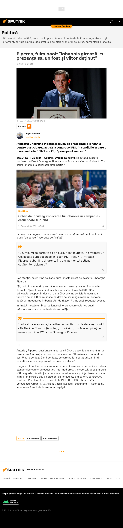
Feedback (114, 493)
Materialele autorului (32, 137)
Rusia (44, 478)
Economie (32, 478)
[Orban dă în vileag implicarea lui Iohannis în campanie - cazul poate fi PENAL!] (61, 189)
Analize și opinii (77, 478)
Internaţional (58, 478)
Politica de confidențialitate (68, 493)
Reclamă (49, 493)
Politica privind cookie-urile (95, 493)
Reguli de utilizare (25, 493)
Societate (18, 478)
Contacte (40, 493)
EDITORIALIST (95, 478)
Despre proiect (9, 493)
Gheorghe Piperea (50, 438)
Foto (117, 478)
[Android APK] (10, 502)
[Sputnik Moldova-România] (15, 23)
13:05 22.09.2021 (24, 64)
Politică (23, 211)
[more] (103, 226)
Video (108, 478)
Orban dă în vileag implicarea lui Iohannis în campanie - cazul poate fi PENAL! (59, 218)
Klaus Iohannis (33, 438)
